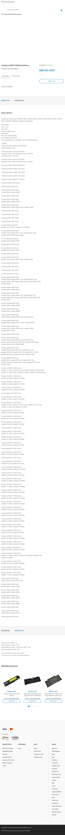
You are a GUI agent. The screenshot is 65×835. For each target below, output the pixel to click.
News (19, 748)
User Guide (55, 809)
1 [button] (29, 706)
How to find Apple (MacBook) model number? (8, 751)
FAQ (53, 783)
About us (54, 748)
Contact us (55, 771)
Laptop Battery (5, 76)
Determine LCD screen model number (56, 777)
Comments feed (38, 754)
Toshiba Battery (16, 76)
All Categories (56, 751)
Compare (54, 768)
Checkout (54, 760)
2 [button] (31, 706)
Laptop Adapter (56, 792)
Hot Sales (55, 789)
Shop (53, 797)
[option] (32, 38)
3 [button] (33, 706)
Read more (12, 701)
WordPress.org (38, 757)
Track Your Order (56, 806)
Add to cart (51, 81)
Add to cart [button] (32, 701)
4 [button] (35, 706)
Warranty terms (56, 812)
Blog (53, 754)
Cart (53, 757)
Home (53, 786)
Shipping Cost (19, 100)
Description (5, 100)
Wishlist (54, 815)
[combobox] (32, 9)
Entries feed (37, 751)
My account (55, 794)
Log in (35, 748)
